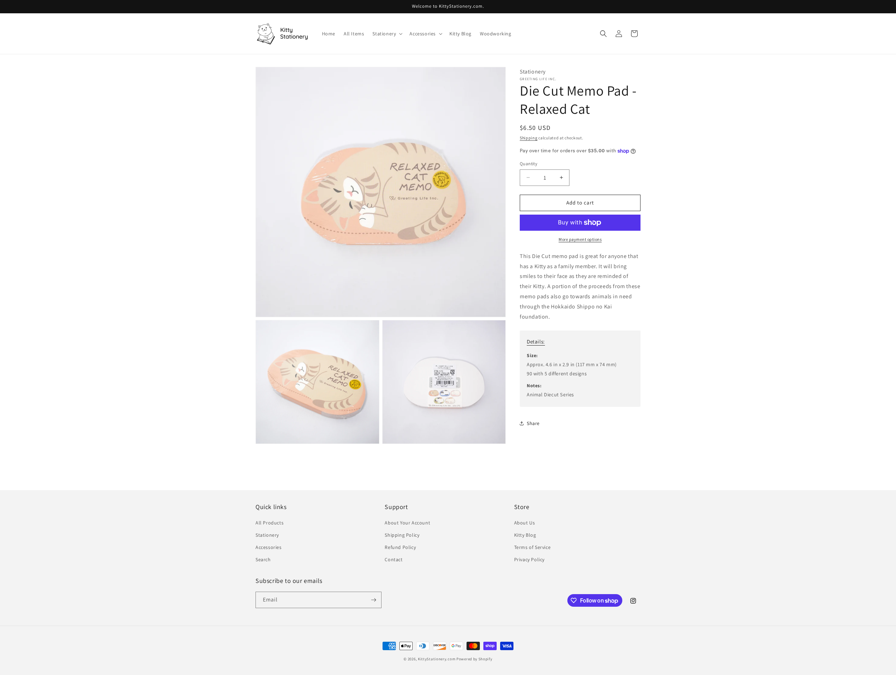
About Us (524, 523)
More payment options (580, 239)
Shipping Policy (402, 535)
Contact (393, 559)
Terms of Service (532, 547)
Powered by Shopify (474, 658)
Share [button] (533, 423)
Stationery (267, 535)
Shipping (529, 137)
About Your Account (407, 523)
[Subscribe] (373, 600)
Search (263, 559)
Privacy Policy (529, 559)
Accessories (268, 547)
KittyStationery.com (436, 658)
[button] (386, 33)
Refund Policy (400, 547)
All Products (269, 523)
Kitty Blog (525, 535)
